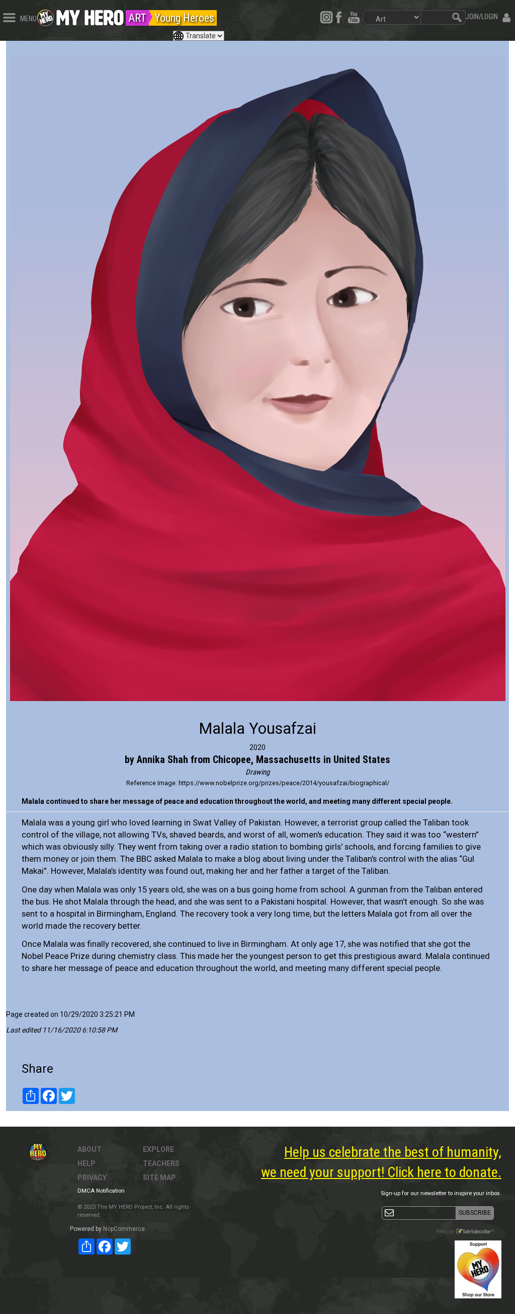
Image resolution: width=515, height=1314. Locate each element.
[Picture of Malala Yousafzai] (257, 378)
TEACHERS (161, 1163)
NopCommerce (124, 1228)
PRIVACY (92, 1177)
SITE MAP (159, 1177)
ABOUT (89, 1149)
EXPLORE (158, 1149)
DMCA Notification (101, 1191)
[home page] (90, 15)
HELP (86, 1163)
